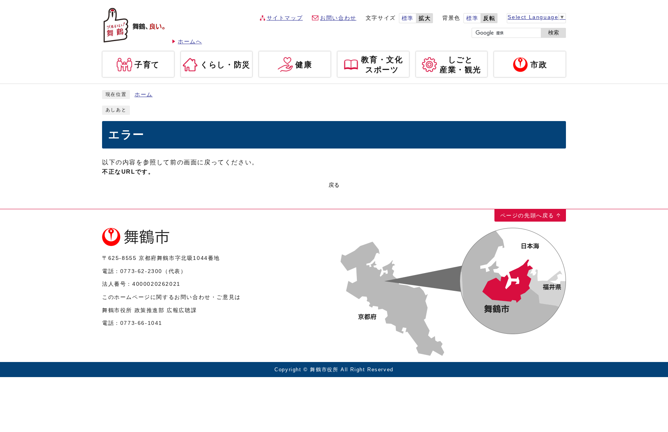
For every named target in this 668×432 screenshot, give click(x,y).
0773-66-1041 (141, 323)
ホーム (144, 94)
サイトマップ (285, 18)
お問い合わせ (338, 18)
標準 (408, 18)
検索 (553, 33)
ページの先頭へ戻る (527, 215)
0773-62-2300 (141, 271)
